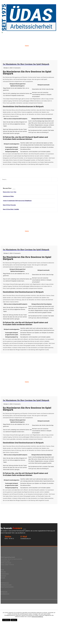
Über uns (3, 571)
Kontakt (3, 577)
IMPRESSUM (4, 592)
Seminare (3, 575)
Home (27, 45)
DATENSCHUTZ (5, 594)
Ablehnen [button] (14, 620)
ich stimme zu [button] (6, 620)
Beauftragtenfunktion (7, 587)
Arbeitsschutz (5, 573)
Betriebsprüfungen (6, 585)
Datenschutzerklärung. (37, 616)
